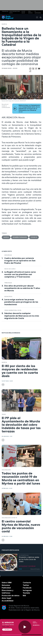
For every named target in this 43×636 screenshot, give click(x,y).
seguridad (8, 255)
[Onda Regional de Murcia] (7, 17)
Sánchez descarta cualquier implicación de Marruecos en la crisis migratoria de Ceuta (21, 315)
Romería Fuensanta (20, 237)
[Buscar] (39, 17)
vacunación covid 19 (9, 518)
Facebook (27, 588)
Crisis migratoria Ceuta (12, 310)
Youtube (26, 593)
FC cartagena (38, 12)
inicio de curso (9, 269)
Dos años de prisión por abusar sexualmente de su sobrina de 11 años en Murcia (22, 288)
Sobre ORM (6, 582)
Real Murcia (30, 12)
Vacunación (6, 470)
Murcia (4, 24)
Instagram (27, 590)
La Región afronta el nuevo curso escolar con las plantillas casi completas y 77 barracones (20, 274)
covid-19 (34, 237)
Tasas (4, 414)
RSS (24, 595)
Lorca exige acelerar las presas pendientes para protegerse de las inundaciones (21, 301)
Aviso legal (6, 598)
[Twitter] (33, 68)
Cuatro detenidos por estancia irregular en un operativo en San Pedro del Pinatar (19, 260)
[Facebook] (36, 68)
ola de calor (23, 12)
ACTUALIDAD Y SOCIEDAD (27, 566)
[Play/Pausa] (24, 626)
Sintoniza (6, 585)
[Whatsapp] (30, 68)
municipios (8, 296)
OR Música (36, 625)
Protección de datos (10, 595)
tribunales (8, 283)
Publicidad (6, 588)
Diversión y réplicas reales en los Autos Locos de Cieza (29, 559)
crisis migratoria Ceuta (14, 12)
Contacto (27, 582)
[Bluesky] (39, 68)
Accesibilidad (7, 601)
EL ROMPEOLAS (24, 555)
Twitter (26, 585)
